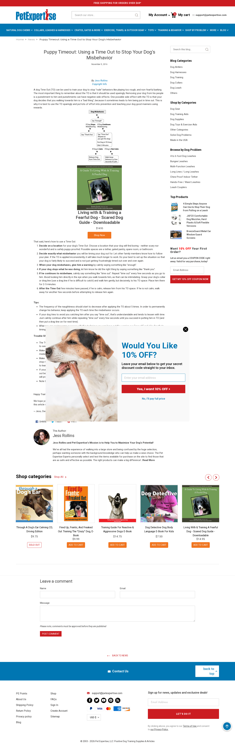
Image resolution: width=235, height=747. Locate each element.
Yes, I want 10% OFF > (153, 389)
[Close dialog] (185, 329)
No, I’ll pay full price (153, 398)
